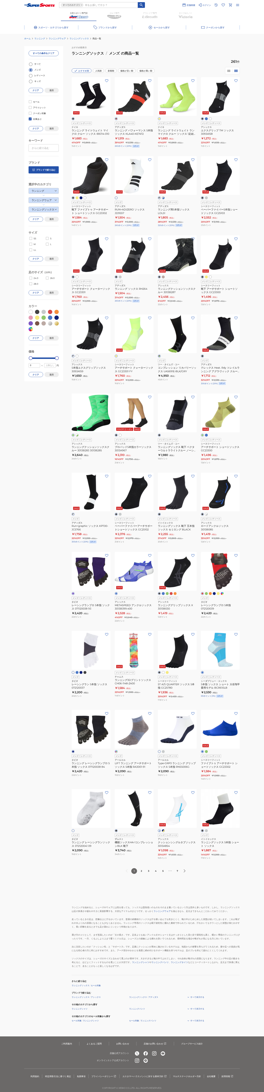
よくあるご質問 (94, 1043)
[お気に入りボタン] (107, 81)
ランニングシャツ (140, 962)
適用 (51, 90)
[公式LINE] (145, 1060)
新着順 (111, 70)
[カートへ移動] (230, 5)
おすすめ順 (83, 70)
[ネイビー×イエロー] (163, 830)
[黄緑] (202, 435)
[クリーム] (163, 277)
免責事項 (81, 1076)
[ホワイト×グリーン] (77, 435)
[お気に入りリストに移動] (223, 5)
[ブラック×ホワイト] (73, 356)
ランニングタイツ (179, 962)
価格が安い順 (126, 70)
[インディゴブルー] (222, 593)
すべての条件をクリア (43, 53)
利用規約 (35, 1076)
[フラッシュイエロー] (159, 118)
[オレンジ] (175, 593)
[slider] (31, 358)
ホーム (27, 38)
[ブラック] (73, 118)
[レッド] (171, 593)
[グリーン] (73, 435)
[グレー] (206, 197)
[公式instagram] (154, 1053)
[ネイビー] (81, 197)
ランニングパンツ (160, 962)
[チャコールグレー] (163, 751)
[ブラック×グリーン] (159, 356)
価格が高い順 (145, 70)
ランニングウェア (57, 38)
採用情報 (225, 1076)
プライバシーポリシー (102, 1076)
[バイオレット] (73, 593)
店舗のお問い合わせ (153, 1043)
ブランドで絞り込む (45, 169)
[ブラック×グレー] (159, 197)
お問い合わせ (122, 1043)
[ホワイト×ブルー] (159, 830)
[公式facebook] (145, 1053)
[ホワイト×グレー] (206, 514)
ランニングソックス (79, 38)
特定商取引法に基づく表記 (58, 1076)
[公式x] (137, 1053)
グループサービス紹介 (192, 1043)
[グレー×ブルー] (163, 197)
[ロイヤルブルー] (116, 593)
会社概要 (211, 1076)
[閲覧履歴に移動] (216, 5)
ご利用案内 (66, 1043)
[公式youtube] (163, 1053)
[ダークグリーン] (206, 593)
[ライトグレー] (120, 277)
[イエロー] (218, 593)
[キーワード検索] (141, 5)
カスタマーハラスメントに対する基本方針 (142, 1076)
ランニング (39, 38)
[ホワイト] (210, 118)
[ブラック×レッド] (116, 118)
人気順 (98, 70)
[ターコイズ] (77, 672)
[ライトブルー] (202, 672)
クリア (36, 90)
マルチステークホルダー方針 (187, 1076)
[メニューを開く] (237, 5)
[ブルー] (206, 118)
